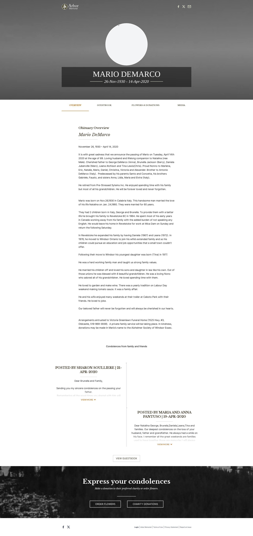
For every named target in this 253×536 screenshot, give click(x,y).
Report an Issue (185, 527)
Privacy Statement (171, 527)
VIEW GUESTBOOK (126, 458)
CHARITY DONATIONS (145, 504)
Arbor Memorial (146, 527)
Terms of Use (158, 527)
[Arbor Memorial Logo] (70, 7)
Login (136, 527)
